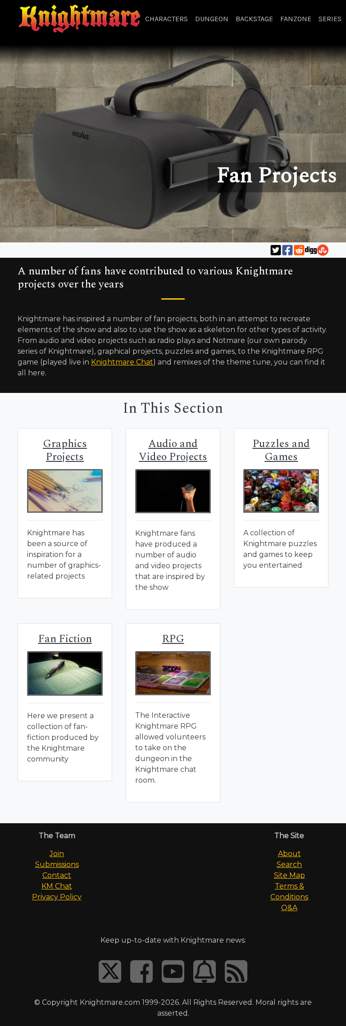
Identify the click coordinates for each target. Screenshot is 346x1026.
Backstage (254, 18)
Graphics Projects (65, 450)
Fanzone (295, 18)
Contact (56, 875)
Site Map (289, 875)
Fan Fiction (65, 639)
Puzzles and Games (281, 450)
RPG (173, 639)
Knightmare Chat (122, 362)
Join (57, 853)
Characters (166, 18)
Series (330, 18)
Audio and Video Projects (173, 450)
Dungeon (211, 18)
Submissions (57, 864)
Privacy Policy (57, 897)
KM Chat (56, 886)
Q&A (289, 907)
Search (289, 864)
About (289, 853)
